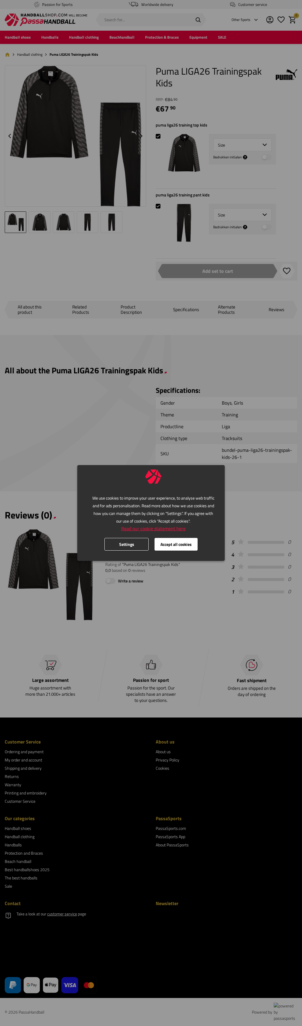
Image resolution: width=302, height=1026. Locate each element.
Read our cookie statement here (153, 528)
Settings (126, 544)
